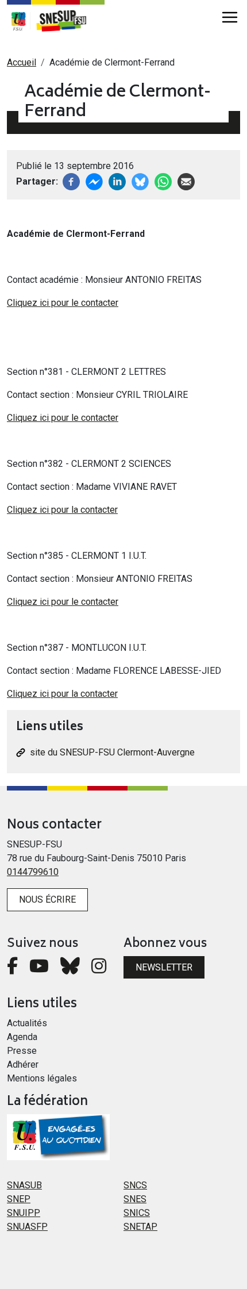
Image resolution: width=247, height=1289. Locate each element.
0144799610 (33, 871)
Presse (22, 1050)
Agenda (22, 1036)
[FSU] (18, 20)
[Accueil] (67, 20)
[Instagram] (98, 969)
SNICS (137, 1212)
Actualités (27, 1023)
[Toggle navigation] (229, 17)
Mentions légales (42, 1078)
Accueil (21, 62)
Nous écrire (47, 899)
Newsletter (164, 967)
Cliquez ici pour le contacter (62, 302)
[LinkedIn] (117, 180)
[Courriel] (186, 180)
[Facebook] (71, 180)
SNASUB (24, 1185)
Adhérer (22, 1064)
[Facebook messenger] (94, 180)
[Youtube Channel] (39, 969)
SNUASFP (27, 1226)
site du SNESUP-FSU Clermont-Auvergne (112, 752)
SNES (135, 1199)
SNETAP (140, 1226)
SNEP (18, 1199)
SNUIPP (23, 1212)
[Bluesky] (70, 969)
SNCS (135, 1185)
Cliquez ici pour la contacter (62, 509)
